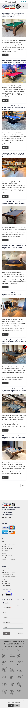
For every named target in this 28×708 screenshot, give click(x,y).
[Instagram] (23, 1)
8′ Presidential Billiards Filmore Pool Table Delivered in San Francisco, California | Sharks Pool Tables (13, 437)
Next (23, 485)
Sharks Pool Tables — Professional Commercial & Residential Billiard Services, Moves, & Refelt (14, 61)
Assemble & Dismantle (7, 574)
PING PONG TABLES (7, 555)
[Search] (23, 6)
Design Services (6, 585)
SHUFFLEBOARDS (6, 552)
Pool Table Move (6, 583)
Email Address (7, 607)
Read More (5, 55)
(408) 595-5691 (9, 1)
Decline (17, 705)
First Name (5, 612)
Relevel (3, 578)
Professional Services (7, 569)
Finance (4, 570)
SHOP (3, 541)
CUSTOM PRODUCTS (7, 548)
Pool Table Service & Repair (9, 576)
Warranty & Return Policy (8, 572)
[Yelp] (21, 1)
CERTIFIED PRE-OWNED (8, 561)
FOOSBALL (4, 557)
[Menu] (25, 6)
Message (5, 627)
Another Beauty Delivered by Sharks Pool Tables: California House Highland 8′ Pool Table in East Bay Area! (14, 341)
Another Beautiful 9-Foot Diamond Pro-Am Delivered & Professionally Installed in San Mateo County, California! (13, 15)
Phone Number (6, 622)
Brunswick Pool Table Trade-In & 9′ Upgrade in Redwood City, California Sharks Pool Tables (14, 202)
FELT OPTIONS (5, 546)
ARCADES (4, 554)
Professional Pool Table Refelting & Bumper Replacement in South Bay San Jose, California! (13, 294)
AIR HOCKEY (5, 550)
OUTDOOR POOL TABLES (8, 544)
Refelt (3, 579)
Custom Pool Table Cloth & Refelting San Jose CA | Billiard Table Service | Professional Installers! (14, 247)
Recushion (4, 581)
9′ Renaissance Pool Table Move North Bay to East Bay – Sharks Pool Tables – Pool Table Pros (13, 154)
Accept (11, 705)
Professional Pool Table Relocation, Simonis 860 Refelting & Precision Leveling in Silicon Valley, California (13, 107)
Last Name (5, 617)
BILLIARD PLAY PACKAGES (8, 559)
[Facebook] (25, 1)
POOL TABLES (5, 543)
